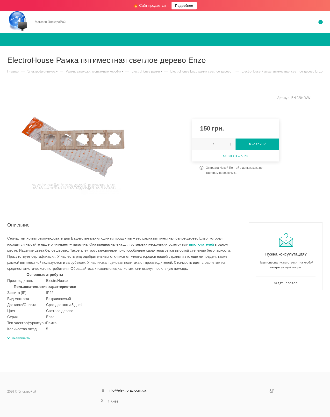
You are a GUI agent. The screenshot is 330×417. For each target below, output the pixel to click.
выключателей (201, 244)
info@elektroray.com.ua (127, 390)
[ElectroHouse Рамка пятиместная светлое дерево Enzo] (73, 147)
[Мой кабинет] (301, 23)
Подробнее (184, 5)
